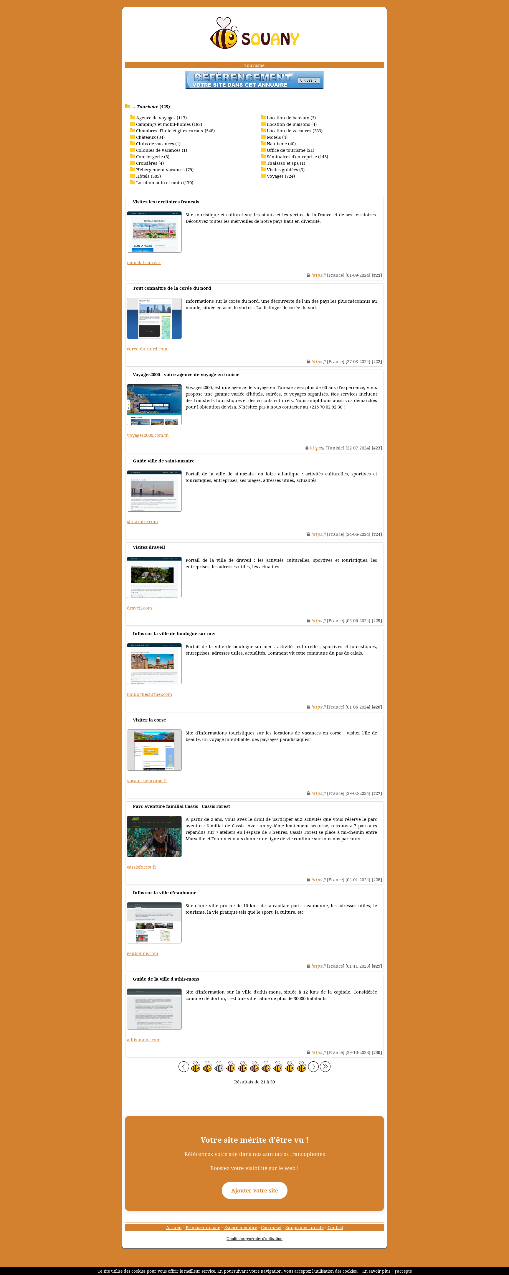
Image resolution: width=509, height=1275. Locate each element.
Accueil (174, 1227)
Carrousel (271, 1227)
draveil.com (139, 608)
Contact (335, 1227)
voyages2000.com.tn (148, 435)
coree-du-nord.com (147, 349)
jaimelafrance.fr (144, 262)
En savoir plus (376, 1271)
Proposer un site (203, 1227)
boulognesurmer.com (149, 694)
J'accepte (403, 1271)
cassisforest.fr (141, 867)
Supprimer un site (304, 1227)
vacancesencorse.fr (147, 780)
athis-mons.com (144, 1039)
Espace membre (240, 1227)
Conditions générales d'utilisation (254, 1238)
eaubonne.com (142, 953)
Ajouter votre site (254, 1190)
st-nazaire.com (142, 521)
